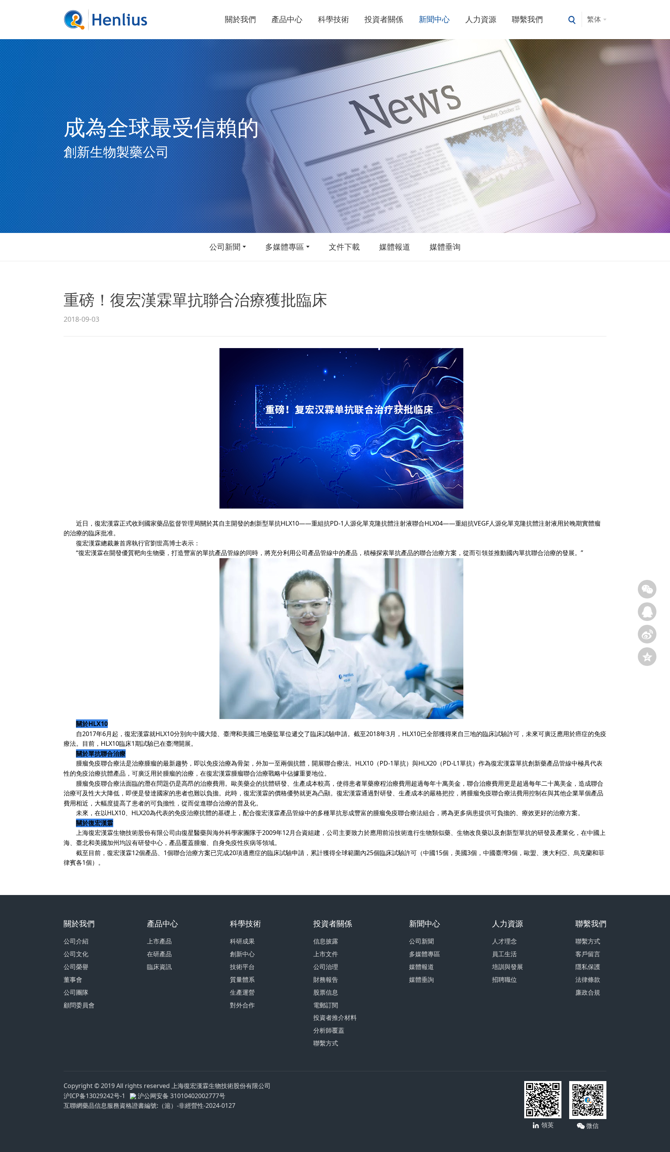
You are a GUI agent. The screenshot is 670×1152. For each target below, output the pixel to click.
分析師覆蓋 (328, 1030)
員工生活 (504, 954)
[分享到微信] (647, 589)
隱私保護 (587, 966)
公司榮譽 (76, 966)
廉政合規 (587, 992)
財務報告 (325, 979)
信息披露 (325, 941)
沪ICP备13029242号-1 (96, 1096)
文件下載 (344, 246)
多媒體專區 (284, 246)
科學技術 (333, 19)
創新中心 (242, 954)
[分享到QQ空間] (647, 656)
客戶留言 (587, 954)
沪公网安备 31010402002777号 (180, 1096)
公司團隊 (76, 992)
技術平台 (242, 966)
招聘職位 (504, 979)
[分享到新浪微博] (647, 634)
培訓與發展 (507, 966)
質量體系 (242, 979)
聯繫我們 (527, 19)
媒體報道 (394, 246)
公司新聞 (224, 246)
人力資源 (480, 19)
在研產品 (159, 954)
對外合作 (242, 1005)
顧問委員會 (79, 1005)
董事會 (73, 979)
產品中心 (286, 19)
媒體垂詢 (421, 979)
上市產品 (159, 941)
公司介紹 (76, 941)
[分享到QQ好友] (647, 611)
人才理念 (504, 941)
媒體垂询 (445, 246)
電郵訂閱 (325, 1005)
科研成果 (242, 941)
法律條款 (587, 979)
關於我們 (240, 19)
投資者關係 (383, 19)
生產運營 (242, 992)
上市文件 (325, 954)
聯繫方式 (325, 1043)
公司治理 (325, 966)
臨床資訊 (159, 966)
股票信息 (325, 992)
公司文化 (76, 954)
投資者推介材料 (335, 1017)
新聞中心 (434, 19)
